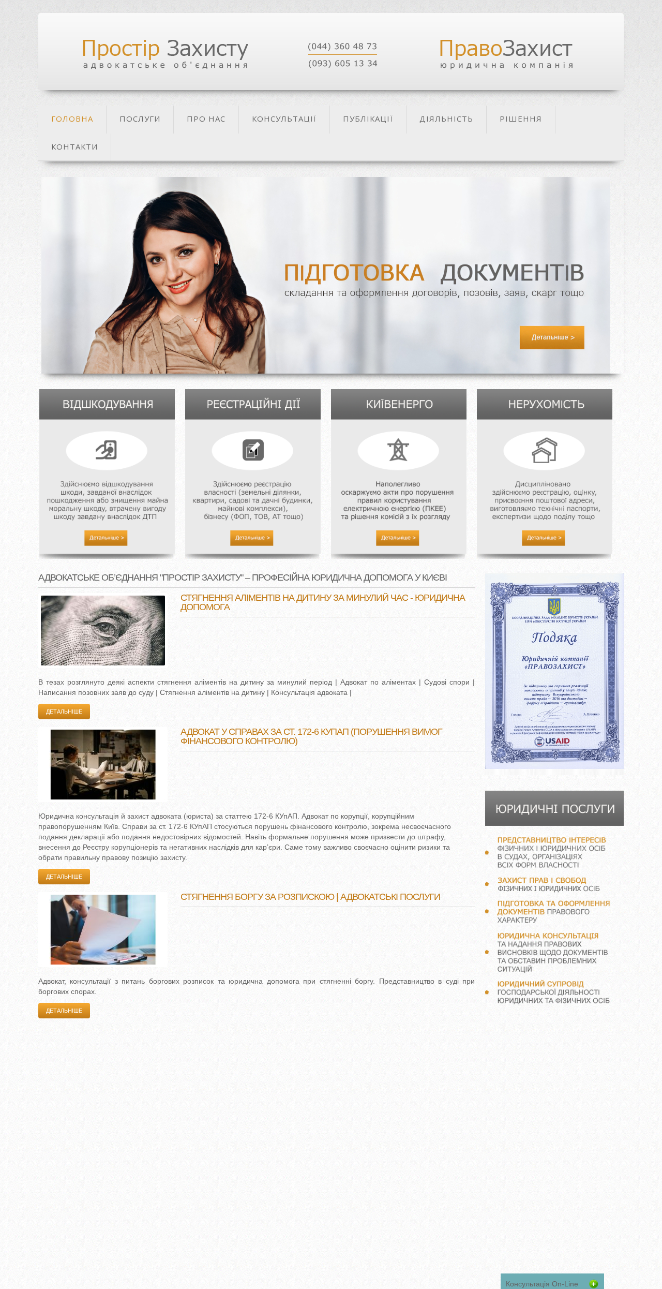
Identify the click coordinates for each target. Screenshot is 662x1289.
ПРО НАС (206, 118)
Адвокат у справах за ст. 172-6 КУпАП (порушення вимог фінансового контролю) (311, 736)
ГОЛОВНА (72, 118)
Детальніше (64, 711)
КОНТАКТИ (74, 146)
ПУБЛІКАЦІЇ (368, 118)
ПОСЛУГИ (139, 118)
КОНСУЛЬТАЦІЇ (284, 118)
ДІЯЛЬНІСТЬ (446, 118)
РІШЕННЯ (521, 118)
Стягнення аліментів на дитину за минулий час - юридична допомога (322, 602)
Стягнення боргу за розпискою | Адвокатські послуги (310, 897)
